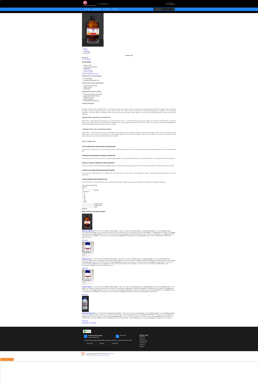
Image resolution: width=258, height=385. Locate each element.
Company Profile (96, 9)
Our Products (106, 9)
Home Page (87, 9)
